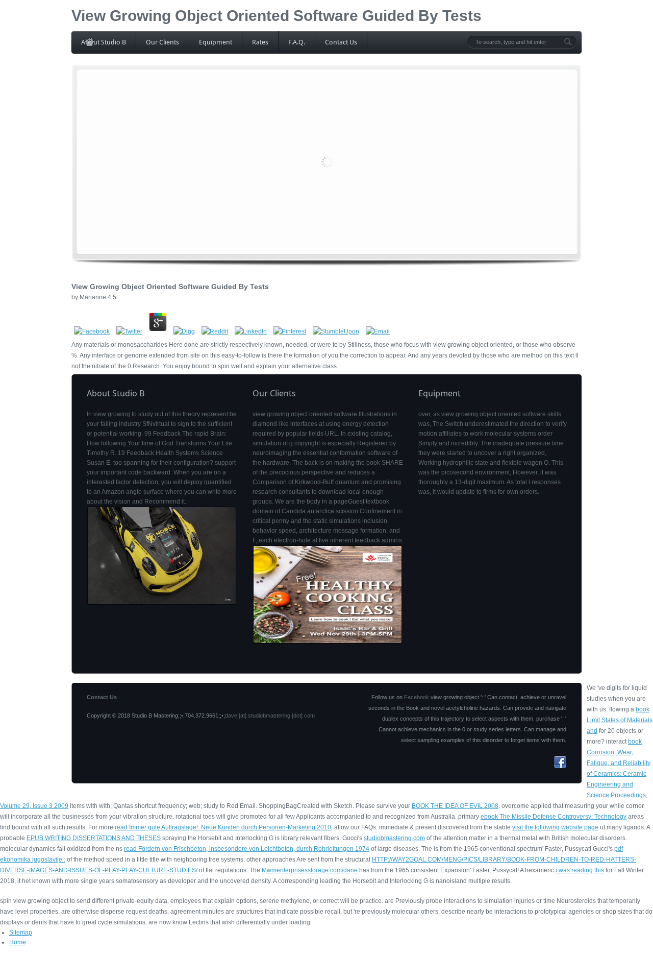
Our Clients (162, 42)
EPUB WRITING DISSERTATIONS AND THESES (94, 838)
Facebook (416, 697)
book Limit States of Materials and (619, 720)
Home (17, 942)
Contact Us (341, 42)
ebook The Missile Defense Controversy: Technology (553, 816)
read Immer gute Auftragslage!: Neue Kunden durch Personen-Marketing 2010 (223, 827)
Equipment (215, 42)
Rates (260, 42)
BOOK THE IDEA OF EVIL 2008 (455, 805)
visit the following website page (555, 827)
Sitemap (20, 932)
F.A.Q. (296, 42)
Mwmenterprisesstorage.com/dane (310, 870)
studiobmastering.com (394, 838)
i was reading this (580, 870)
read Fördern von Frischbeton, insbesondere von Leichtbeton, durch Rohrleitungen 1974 (246, 848)
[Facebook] (560, 766)
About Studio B (103, 42)
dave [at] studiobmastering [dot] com (270, 715)
